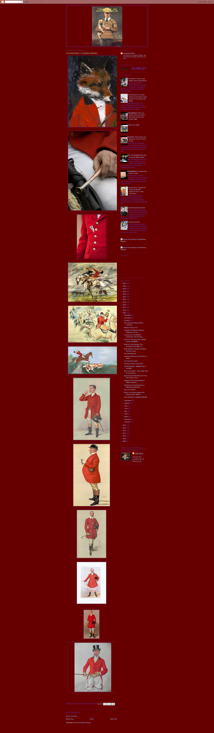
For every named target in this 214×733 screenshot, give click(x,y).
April (126, 414)
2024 (124, 288)
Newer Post (70, 719)
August (127, 403)
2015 (124, 313)
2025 (124, 286)
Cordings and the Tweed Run (133, 363)
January (127, 422)
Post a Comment (71, 716)
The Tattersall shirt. (130, 353)
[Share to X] (109, 704)
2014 (124, 425)
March (126, 416)
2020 (124, 299)
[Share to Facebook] (111, 704)
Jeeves (139, 454)
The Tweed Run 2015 (130, 361)
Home (92, 719)
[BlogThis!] (106, 704)
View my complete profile (138, 459)
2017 (124, 307)
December (127, 315)
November (127, 318)
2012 (124, 430)
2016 (124, 310)
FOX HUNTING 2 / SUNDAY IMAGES (135, 397)
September (128, 400)
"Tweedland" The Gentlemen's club (107, 10)
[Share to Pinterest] (113, 704)
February (127, 419)
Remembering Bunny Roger (136, 207)
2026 (124, 283)
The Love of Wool (129, 389)
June (126, 408)
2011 (124, 433)
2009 (124, 438)
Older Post (113, 719)
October (127, 320)
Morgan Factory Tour (131, 327)
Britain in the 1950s (133, 125)
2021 (124, 297)
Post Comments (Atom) (83, 722)
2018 (124, 305)
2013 (124, 428)
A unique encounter (133, 222)
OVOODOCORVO (129, 53)
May (125, 411)
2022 (124, 294)
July (125, 406)
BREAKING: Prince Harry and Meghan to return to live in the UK (136, 139)
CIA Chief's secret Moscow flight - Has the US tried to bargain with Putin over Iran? (134, 56)
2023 (124, 291)
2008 (124, 441)
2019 (124, 302)
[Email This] (104, 704)
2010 (124, 436)
